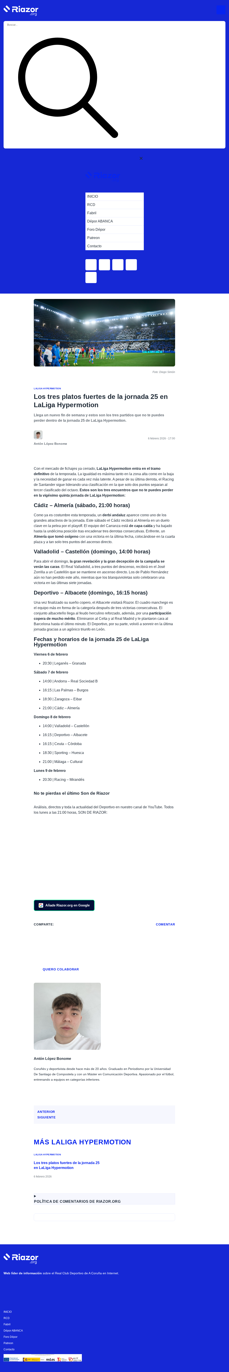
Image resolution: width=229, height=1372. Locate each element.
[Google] (76, 1284)
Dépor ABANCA (13, 1330)
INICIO (8, 1311)
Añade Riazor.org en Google (67, 905)
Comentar (165, 924)
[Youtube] (9, 1284)
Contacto (9, 1349)
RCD (7, 1318)
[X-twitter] (36, 1284)
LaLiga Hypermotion (47, 388)
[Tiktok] (49, 1284)
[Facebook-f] (62, 1284)
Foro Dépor (10, 1336)
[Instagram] (22, 1284)
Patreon (8, 1343)
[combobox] (25, 25)
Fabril (7, 1324)
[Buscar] (68, 88)
